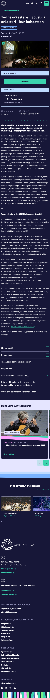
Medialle (4, 665)
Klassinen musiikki (10, 513)
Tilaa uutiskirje (7, 661)
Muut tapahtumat (9, 28)
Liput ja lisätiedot (9, 454)
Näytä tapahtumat (9, 516)
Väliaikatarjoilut (7, 627)
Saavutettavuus (7, 594)
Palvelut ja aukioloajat (10, 655)
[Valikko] (46, 3)
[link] (41, 3)
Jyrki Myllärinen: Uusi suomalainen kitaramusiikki (24, 445)
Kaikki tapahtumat (11, 11)
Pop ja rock (39, 513)
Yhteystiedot (6, 573)
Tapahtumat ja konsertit (11, 609)
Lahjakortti (5, 637)
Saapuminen (6, 590)
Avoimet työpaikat (8, 671)
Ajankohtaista (6, 652)
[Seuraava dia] (46, 463)
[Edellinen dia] (40, 463)
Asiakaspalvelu (7, 569)
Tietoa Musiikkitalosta (10, 658)
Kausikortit (5, 633)
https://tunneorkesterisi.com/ (22, 326)
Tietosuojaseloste (8, 683)
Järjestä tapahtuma (9, 612)
